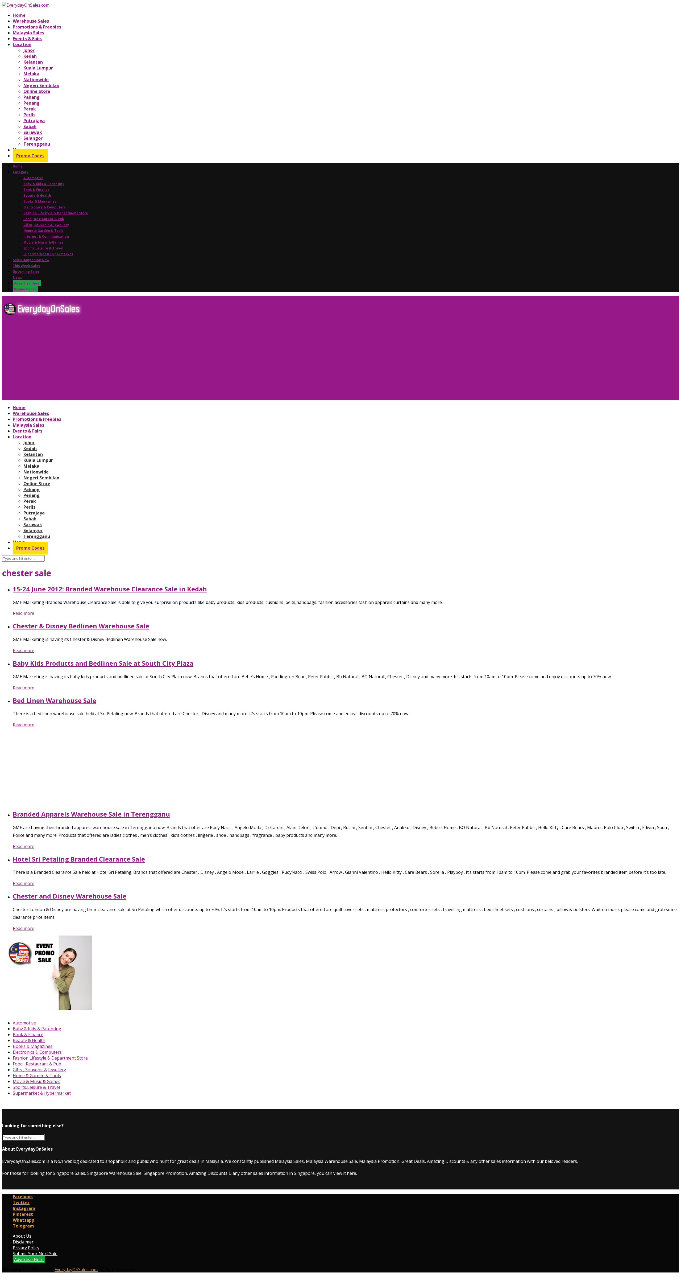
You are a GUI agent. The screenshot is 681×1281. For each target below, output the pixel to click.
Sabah (29, 126)
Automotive (33, 178)
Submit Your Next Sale (35, 1254)
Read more (23, 613)
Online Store (36, 91)
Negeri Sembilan (41, 85)
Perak (29, 109)
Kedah (30, 56)
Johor (29, 50)
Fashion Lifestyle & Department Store (55, 213)
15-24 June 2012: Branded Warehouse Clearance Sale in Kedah (110, 588)
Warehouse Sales (31, 21)
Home (19, 15)
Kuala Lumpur (38, 68)
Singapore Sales (69, 1173)
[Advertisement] (161, 360)
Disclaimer (23, 1242)
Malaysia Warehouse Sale (331, 1161)
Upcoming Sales (26, 271)
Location (22, 44)
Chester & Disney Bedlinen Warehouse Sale (81, 625)
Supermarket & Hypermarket (48, 254)
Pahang (31, 97)
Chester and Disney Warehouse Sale (69, 896)
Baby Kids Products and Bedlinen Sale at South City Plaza (103, 663)
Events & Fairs (27, 39)
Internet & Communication (46, 236)
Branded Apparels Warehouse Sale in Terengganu (91, 814)
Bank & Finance (36, 189)
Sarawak (32, 132)
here (351, 1173)
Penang (31, 103)
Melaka (31, 74)
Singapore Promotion (165, 1173)
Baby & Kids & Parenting (43, 184)
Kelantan (33, 62)
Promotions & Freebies (37, 27)
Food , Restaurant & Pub (43, 219)
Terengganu (36, 144)
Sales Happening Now (31, 260)
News (17, 277)
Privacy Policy (26, 1248)
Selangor (33, 138)
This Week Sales (26, 265)
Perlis (29, 115)
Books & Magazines (39, 201)
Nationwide (36, 80)
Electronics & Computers (44, 207)
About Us (22, 1236)
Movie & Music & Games (43, 242)
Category (20, 172)
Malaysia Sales (28, 33)
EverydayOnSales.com (23, 1161)
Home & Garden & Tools (43, 230)
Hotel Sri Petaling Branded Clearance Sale (79, 859)
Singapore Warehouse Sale (114, 1173)
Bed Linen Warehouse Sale (54, 700)
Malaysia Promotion (379, 1161)
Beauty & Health (37, 195)
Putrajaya (34, 120)
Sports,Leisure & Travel (43, 248)
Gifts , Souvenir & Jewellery (46, 225)
